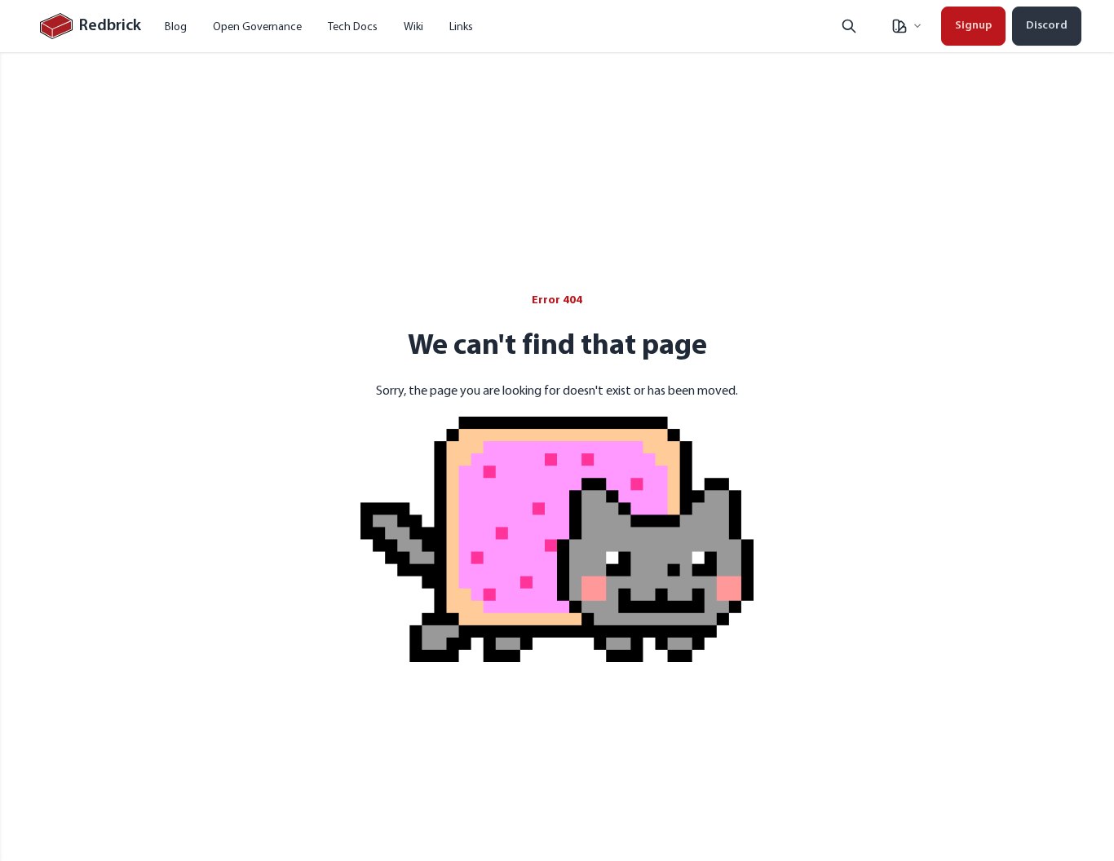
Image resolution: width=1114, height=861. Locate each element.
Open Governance (257, 26)
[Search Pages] (849, 26)
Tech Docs (353, 26)
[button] (906, 26)
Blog (176, 26)
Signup (973, 26)
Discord (1047, 26)
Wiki (413, 26)
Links (461, 26)
